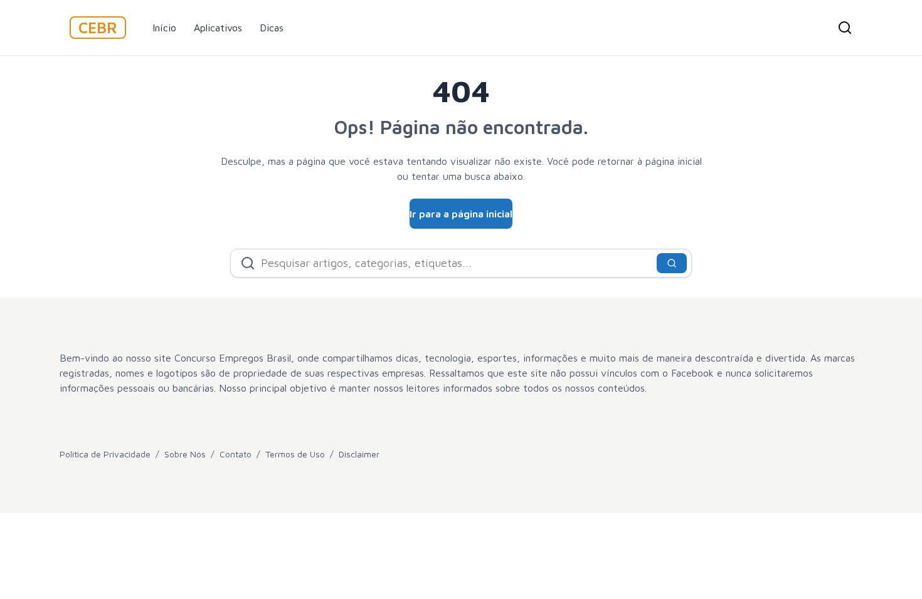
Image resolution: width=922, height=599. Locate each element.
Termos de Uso (295, 454)
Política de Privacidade (105, 454)
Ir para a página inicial (461, 213)
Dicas (271, 27)
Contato (236, 454)
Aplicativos (218, 27)
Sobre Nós (185, 454)
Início (164, 27)
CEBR (97, 27)
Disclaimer (359, 454)
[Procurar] (844, 27)
